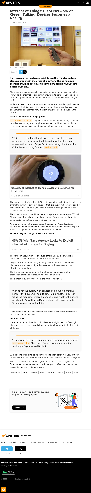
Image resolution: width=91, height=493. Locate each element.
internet (60, 372)
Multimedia (67, 442)
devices (76, 372)
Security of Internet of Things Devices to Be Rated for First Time (42, 189)
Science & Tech (15, 372)
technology (51, 372)
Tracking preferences (9, 466)
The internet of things (21, 120)
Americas (13, 442)
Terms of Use (23, 462)
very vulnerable (21, 343)
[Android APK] (8, 472)
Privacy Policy (54, 462)
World (4, 442)
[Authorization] (78, 2)
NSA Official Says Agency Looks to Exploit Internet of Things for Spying (42, 242)
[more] (78, 195)
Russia (22, 442)
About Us (4, 462)
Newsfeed (34, 372)
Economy (32, 442)
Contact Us (33, 462)
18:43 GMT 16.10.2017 (18, 23)
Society (42, 372)
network (68, 372)
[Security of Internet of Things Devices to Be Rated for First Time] (45, 170)
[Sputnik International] (11, 5)
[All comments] (3, 489)
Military (42, 442)
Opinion (25, 372)
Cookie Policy (43, 462)
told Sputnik (51, 147)
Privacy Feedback (66, 462)
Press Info (13, 462)
